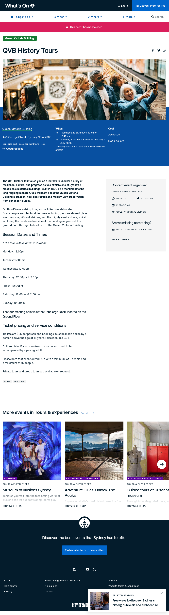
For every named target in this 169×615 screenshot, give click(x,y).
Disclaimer (51, 586)
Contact (49, 591)
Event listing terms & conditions (62, 580)
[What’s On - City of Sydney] (19, 5)
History (19, 381)
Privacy (8, 591)
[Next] (161, 464)
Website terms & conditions (123, 586)
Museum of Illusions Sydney (27, 490)
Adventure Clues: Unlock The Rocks (90, 492)
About (7, 580)
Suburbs (112, 580)
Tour (7, 381)
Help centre (10, 586)
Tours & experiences (16, 484)
